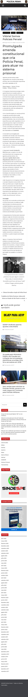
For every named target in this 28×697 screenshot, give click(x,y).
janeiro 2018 (4, 666)
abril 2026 (3, 538)
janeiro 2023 (4, 600)
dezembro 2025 (5, 546)
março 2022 (4, 624)
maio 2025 (3, 563)
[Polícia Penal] (14, 1)
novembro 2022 (5, 605)
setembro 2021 (5, 639)
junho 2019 (4, 659)
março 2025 (4, 568)
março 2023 (4, 595)
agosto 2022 (4, 612)
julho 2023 (3, 585)
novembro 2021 (5, 634)
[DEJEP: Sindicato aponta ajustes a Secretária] (14, 312)
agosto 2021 (4, 642)
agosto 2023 (4, 582)
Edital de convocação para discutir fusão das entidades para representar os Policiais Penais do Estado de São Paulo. (13, 419)
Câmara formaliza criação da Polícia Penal (15, 292)
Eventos (3, 447)
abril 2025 (3, 565)
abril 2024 (3, 578)
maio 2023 (3, 590)
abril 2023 (3, 592)
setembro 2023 (5, 580)
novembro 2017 (5, 671)
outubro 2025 (4, 551)
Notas (2, 452)
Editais (3, 445)
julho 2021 (3, 644)
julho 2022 (3, 614)
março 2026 (4, 541)
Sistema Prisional (5, 462)
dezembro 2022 (5, 602)
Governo (3, 450)
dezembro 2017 (5, 669)
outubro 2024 (4, 575)
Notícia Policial (6, 32)
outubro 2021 (4, 637)
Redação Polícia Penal (8, 42)
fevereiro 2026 (4, 543)
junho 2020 (4, 646)
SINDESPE (13, 32)
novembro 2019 (5, 654)
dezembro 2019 (5, 651)
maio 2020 (3, 649)
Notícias (3, 457)
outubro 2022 (4, 607)
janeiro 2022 (4, 629)
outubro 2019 (4, 656)
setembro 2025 (5, 553)
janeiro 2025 (4, 573)
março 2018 (4, 661)
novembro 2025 (5, 548)
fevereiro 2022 (4, 627)
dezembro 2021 (5, 632)
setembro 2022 (5, 610)
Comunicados (4, 442)
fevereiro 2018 (4, 664)
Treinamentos (20, 32)
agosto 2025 (4, 555)
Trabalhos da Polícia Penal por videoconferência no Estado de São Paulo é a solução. (13, 298)
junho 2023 (4, 587)
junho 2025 (4, 560)
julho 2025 (3, 558)
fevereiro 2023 (4, 597)
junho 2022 (4, 617)
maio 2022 (3, 619)
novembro (16, 130)
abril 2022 (3, 622)
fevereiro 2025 (4, 570)
